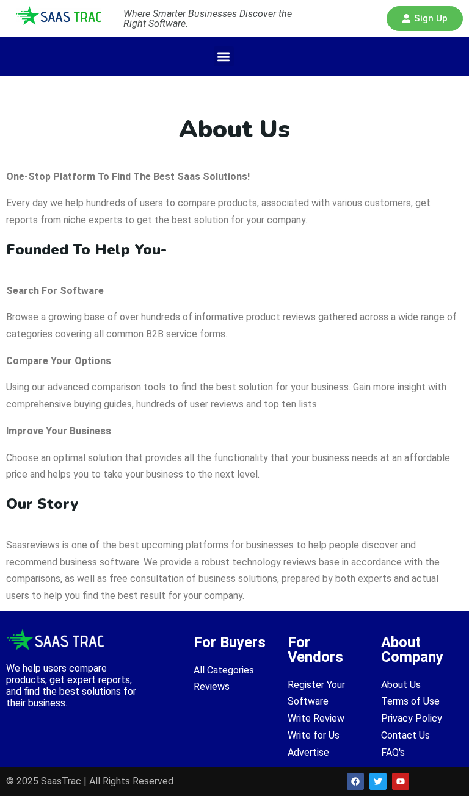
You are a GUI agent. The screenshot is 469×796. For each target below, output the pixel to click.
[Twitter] (378, 781)
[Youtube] (400, 781)
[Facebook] (355, 781)
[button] (425, 18)
